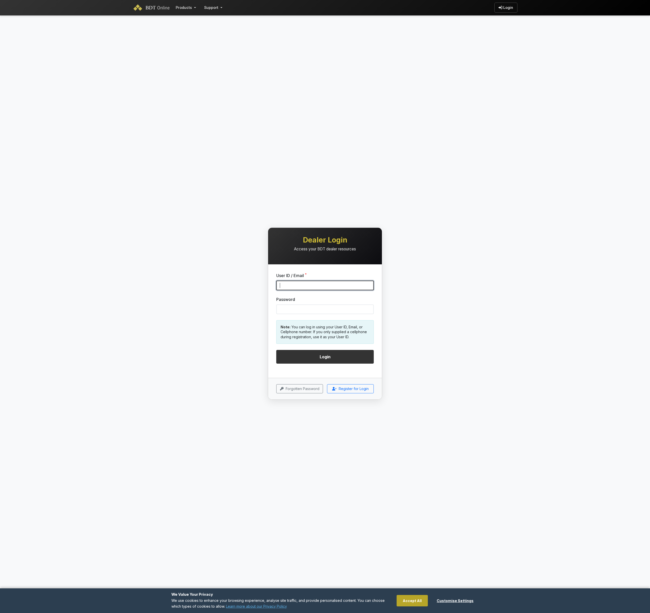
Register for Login (354, 388)
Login (508, 7)
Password (285, 299)
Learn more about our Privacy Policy (256, 606)
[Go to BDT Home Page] (153, 7)
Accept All (412, 601)
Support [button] (211, 7)
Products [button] (184, 7)
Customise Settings (455, 601)
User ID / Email (291, 275)
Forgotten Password (302, 388)
